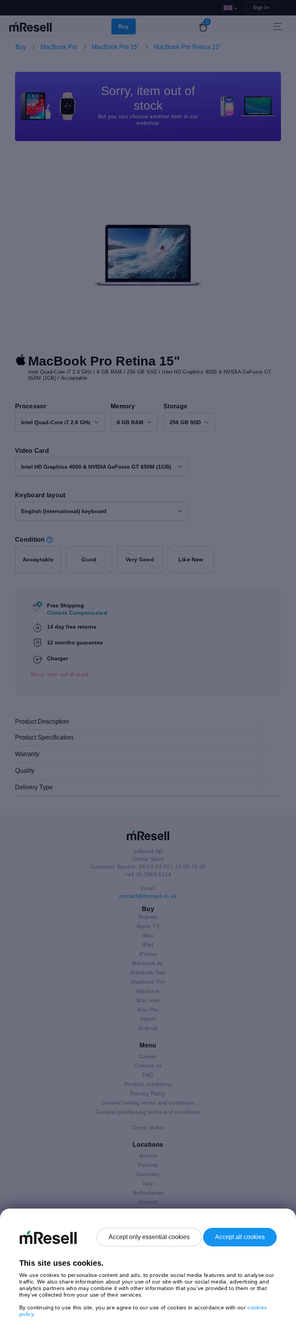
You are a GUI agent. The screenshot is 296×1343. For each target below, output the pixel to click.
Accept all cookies (240, 1237)
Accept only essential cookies (149, 1237)
